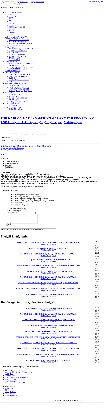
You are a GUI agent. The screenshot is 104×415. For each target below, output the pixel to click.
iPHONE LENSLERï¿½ (17, 65)
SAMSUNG (13, 16)
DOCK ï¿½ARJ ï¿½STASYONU (20, 74)
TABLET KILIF (14, 100)
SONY (11, 18)
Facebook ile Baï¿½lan (95, 2)
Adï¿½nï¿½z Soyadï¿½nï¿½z (15, 208)
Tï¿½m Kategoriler (11, 395)
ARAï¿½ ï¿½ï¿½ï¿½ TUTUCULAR (21, 49)
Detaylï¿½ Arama (10, 392)
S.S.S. (7, 390)
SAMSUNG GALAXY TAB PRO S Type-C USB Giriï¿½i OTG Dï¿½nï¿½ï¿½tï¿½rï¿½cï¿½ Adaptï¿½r (47, 120)
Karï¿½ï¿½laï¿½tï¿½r (44, 146)
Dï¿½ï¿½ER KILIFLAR (17, 102)
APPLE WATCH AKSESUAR (19, 40)
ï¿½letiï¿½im (9, 374)
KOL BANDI (13, 105)
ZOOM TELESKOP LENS (18, 69)
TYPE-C (12, 78)
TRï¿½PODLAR (14, 58)
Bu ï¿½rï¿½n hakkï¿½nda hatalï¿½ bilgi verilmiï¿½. (25, 197)
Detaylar (9, 223)
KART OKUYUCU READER (19, 89)
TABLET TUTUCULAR (17, 56)
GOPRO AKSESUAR (12, 71)
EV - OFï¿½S (13, 52)
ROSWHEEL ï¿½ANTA (17, 54)
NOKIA (11, 31)
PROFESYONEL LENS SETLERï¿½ (21, 67)
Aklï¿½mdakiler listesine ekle (12, 150)
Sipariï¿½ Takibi (10, 375)
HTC (10, 21)
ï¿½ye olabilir (22, 2)
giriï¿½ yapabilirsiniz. (37, 2)
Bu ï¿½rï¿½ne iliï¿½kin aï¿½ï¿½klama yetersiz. (24, 195)
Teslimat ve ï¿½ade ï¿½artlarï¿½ (15, 383)
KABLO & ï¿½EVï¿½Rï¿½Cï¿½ (16, 83)
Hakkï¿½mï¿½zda (11, 381)
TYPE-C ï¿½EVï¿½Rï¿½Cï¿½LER (20, 91)
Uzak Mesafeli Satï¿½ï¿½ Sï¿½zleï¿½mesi (18, 372)
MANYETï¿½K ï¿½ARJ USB (19, 80)
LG (10, 20)
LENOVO (12, 34)
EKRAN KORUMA (16, 109)
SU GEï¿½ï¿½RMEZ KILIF (18, 98)
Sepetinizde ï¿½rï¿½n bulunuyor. (14, 7)
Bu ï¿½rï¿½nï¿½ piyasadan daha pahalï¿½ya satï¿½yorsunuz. (28, 199)
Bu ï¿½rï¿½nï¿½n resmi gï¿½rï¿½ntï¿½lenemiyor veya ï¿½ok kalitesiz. (31, 201)
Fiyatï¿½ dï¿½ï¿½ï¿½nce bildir (12, 148)
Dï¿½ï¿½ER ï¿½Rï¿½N (12, 103)
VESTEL (12, 32)
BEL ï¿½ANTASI (15, 107)
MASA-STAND (14, 60)
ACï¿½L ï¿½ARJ (14, 82)
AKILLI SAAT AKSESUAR (14, 38)
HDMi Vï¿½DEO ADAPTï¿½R (19, 87)
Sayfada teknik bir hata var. (17, 203)
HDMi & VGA (14, 85)
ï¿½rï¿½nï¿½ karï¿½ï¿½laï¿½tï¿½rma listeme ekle (18, 146)
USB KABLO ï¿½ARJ (16, 45)
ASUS (11, 25)
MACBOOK (13, 96)
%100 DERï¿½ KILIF (16, 94)
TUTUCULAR (10, 47)
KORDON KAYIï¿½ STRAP (19, 41)
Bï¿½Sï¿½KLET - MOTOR (18, 51)
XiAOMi (12, 29)
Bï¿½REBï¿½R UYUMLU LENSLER (22, 63)
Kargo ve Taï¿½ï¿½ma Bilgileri (15, 379)
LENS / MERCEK (11, 62)
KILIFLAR (8, 92)
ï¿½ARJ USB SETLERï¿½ (18, 76)
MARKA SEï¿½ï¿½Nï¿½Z (14, 12)
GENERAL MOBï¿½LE (17, 27)
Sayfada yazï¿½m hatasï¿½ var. (19, 205)
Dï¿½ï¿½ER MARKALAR (18, 36)
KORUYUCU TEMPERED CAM (20, 43)
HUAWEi (12, 23)
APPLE (11, 14)
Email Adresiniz (11, 213)
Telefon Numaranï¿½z (13, 210)
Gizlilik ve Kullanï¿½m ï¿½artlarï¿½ (16, 377)
